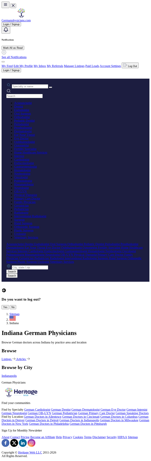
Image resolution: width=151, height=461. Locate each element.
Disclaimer (99, 437)
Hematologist (22, 170)
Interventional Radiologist (30, 216)
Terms (88, 437)
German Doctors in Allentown (42, 416)
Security (112, 437)
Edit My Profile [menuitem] (23, 66)
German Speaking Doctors (132, 413)
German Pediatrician (64, 413)
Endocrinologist (24, 163)
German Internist (136, 409)
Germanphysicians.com (16, 20)
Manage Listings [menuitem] (74, 66)
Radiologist (21, 212)
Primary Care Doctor (27, 198)
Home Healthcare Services (30, 152)
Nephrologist (22, 173)
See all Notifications (14, 57)
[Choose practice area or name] (50, 87)
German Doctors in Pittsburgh (88, 423)
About (5, 437)
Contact (15, 437)
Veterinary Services (26, 237)
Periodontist (21, 124)
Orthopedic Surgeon (26, 226)
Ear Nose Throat (24, 134)
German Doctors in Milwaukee (119, 420)
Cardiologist (21, 159)
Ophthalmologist (24, 142)
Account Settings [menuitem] (110, 66)
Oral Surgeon (22, 113)
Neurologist (21, 188)
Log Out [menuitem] (132, 66)
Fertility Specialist (25, 149)
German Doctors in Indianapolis (79, 420)
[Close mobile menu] (13, 6)
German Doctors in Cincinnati (80, 416)
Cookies (78, 437)
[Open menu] (5, 5)
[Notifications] (6, 30)
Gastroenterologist (25, 166)
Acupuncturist (23, 103)
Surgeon (19, 219)
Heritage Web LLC (30, 452)
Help (59, 437)
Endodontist (21, 110)
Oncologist (21, 177)
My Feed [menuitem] (7, 66)
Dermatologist (23, 131)
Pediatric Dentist (24, 120)
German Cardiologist (37, 409)
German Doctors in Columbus (119, 416)
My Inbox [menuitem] (40, 66)
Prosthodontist (23, 127)
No (13, 307)
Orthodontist (22, 117)
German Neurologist (14, 413)
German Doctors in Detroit (42, 420)
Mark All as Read (13, 47)
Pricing (25, 437)
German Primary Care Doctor (96, 413)
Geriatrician (21, 205)
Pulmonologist (23, 180)
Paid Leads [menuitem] (92, 66)
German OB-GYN (39, 413)
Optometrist (21, 145)
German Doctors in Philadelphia (49, 423)
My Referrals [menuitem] (55, 66)
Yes (5, 307)
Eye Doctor (21, 138)
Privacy (67, 437)
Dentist (18, 106)
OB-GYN (20, 191)
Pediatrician (21, 209)
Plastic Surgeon (23, 230)
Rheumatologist (24, 184)
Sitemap (133, 437)
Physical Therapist (25, 195)
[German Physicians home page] (21, 16)
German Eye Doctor (113, 409)
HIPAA (122, 437)
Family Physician (25, 202)
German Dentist (61, 409)
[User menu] (3, 61)
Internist (19, 156)
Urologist (20, 234)
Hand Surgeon (23, 223)
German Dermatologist (85, 409)
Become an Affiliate (42, 437)
